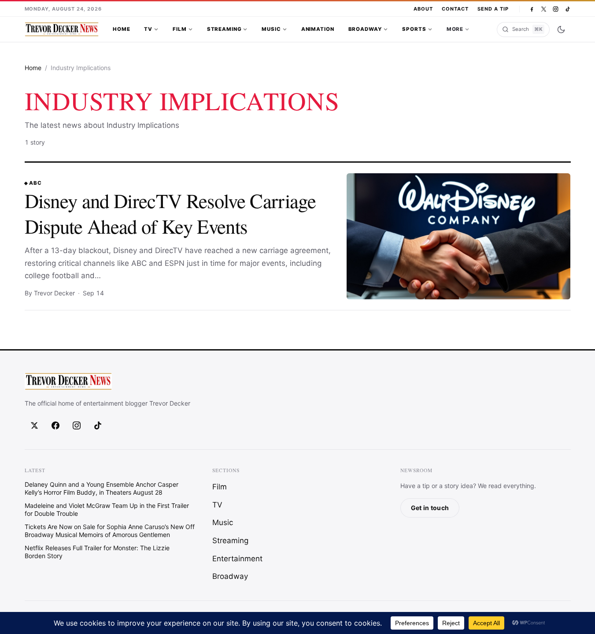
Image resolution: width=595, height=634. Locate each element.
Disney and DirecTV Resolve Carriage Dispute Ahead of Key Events (170, 213)
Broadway (365, 29)
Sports (414, 29)
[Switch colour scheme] (561, 29)
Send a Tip (493, 9)
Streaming (224, 29)
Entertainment (237, 558)
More (455, 29)
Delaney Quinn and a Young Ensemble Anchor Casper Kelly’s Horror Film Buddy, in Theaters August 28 (101, 488)
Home (121, 29)
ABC (35, 183)
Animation (317, 29)
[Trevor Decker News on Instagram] (555, 9)
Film (179, 29)
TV (148, 29)
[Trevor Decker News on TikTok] (567, 9)
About (423, 9)
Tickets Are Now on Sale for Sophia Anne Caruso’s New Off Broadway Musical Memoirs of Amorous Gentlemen (110, 530)
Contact (455, 9)
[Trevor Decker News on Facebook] (531, 9)
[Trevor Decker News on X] (543, 9)
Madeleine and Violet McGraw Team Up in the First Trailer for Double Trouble (107, 509)
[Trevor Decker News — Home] (62, 29)
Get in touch (430, 507)
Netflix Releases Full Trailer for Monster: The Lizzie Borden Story (97, 551)
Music (271, 29)
